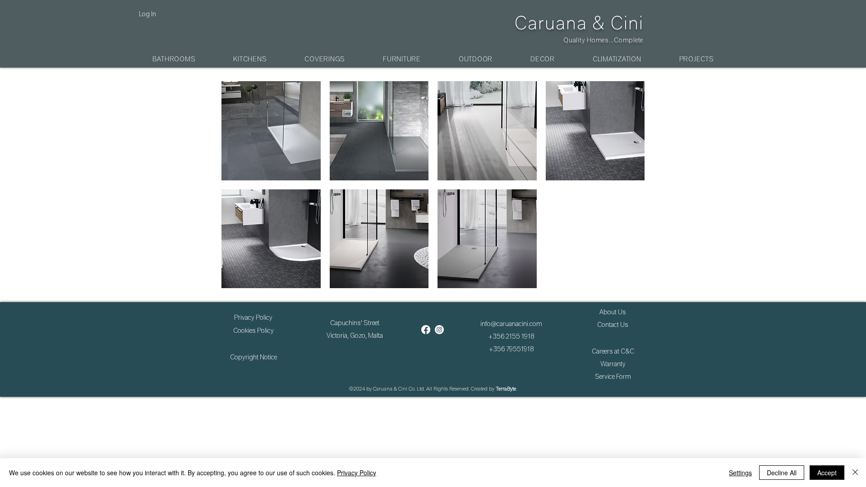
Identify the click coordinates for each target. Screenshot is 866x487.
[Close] (855, 472)
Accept (827, 472)
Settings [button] (740, 472)
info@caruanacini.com (511, 324)
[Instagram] (439, 329)
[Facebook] (425, 329)
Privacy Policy (356, 472)
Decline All (782, 472)
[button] (174, 59)
